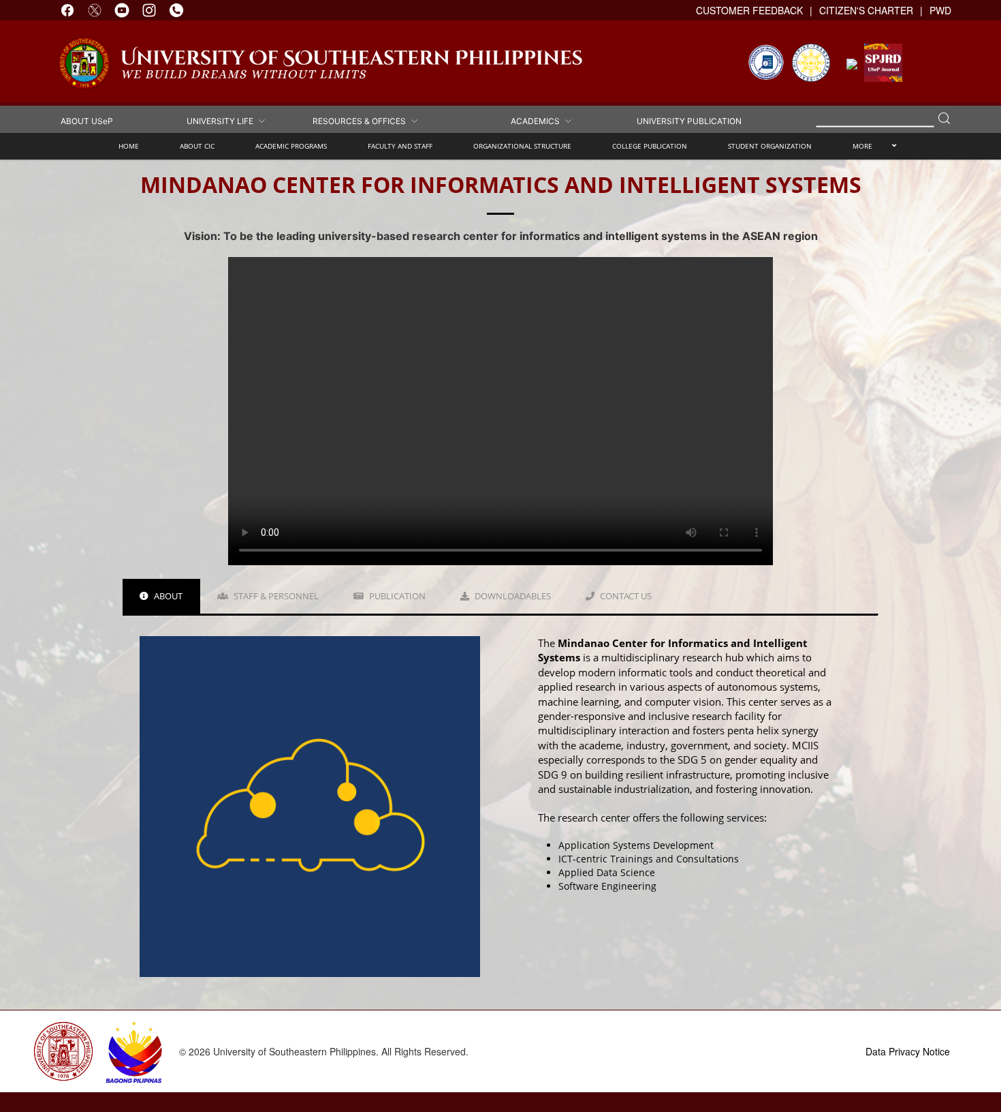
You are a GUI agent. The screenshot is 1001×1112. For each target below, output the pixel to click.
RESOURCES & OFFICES (361, 120)
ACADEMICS (537, 120)
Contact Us (625, 596)
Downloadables (512, 596)
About (167, 596)
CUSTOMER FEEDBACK (749, 10)
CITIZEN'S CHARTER (866, 10)
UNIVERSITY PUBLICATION (689, 120)
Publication (396, 596)
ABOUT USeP (87, 120)
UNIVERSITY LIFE (222, 120)
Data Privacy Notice (907, 1051)
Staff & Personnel (275, 596)
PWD (940, 10)
